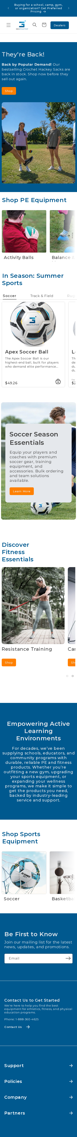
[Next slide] (72, 676)
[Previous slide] (67, 676)
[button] (8, 25)
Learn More (22, 491)
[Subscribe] (68, 958)
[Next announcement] (68, 8)
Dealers (60, 25)
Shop (9, 91)
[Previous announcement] (8, 8)
